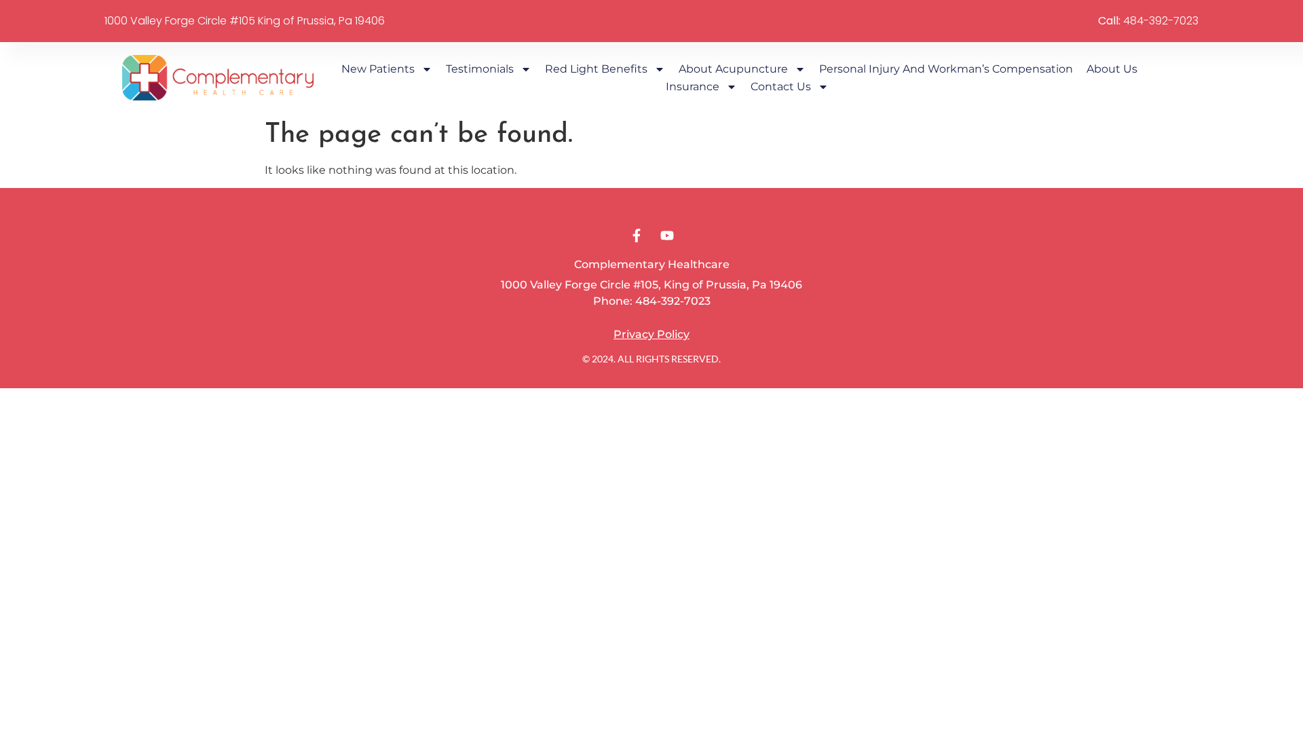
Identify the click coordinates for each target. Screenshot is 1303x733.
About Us (1113, 68)
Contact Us (781, 86)
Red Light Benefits (596, 68)
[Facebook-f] (636, 235)
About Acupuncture (733, 68)
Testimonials (480, 68)
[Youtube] (667, 235)
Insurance (692, 86)
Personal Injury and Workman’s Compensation (946, 68)
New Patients (378, 68)
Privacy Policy (651, 334)
